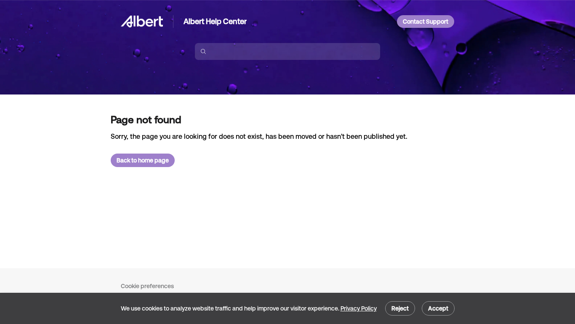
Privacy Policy (359, 308)
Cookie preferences (147, 286)
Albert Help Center (215, 21)
